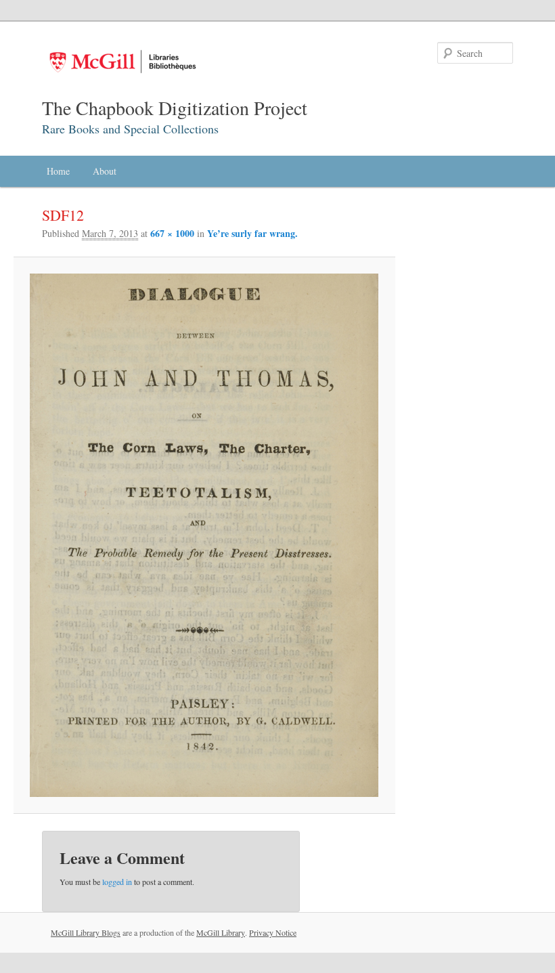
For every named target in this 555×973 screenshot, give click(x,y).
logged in (117, 881)
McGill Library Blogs (85, 932)
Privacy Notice (272, 932)
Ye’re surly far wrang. (252, 233)
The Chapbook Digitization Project (174, 108)
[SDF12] (204, 535)
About (104, 171)
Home (58, 171)
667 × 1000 (172, 233)
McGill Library (220, 932)
